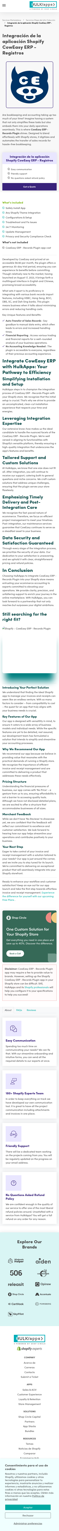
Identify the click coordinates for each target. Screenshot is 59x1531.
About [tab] (8, 1010)
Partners (29, 1421)
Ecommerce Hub (29, 1458)
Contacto (29, 1372)
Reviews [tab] (31, 1010)
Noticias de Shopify (29, 1448)
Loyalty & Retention (29, 1399)
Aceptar (28, 1507)
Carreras (29, 1367)
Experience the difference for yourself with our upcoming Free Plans (28, 896)
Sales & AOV (29, 1389)
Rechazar (28, 1515)
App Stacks (29, 1426)
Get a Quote (29, 186)
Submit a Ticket (29, 1376)
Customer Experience (29, 1394)
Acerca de (29, 1362)
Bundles (29, 1431)
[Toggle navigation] (4, 5)
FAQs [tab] (19, 1010)
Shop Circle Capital (29, 1416)
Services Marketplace (11, 20)
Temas (29, 1443)
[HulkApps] (43, 5)
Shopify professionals (37, 987)
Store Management (29, 1404)
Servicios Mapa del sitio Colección (40, 20)
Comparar (30, 1453)
